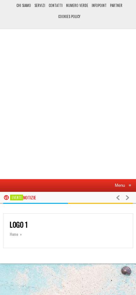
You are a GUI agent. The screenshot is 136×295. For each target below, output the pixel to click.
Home (14, 234)
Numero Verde (77, 5)
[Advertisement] (68, 107)
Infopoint (99, 5)
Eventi (17, 197)
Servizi (39, 5)
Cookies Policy (69, 16)
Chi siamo (23, 5)
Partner (116, 5)
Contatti (56, 5)
